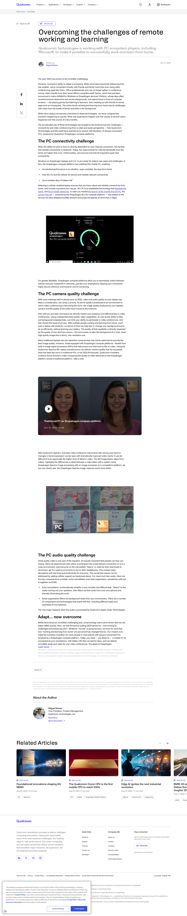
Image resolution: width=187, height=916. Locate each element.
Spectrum (27, 797)
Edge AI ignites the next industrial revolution (141, 786)
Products (85, 837)
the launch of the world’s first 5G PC (104, 191)
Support (84, 842)
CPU (71, 797)
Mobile (79, 797)
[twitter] (21, 113)
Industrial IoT (136, 797)
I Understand (79, 909)
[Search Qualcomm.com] (140, 4)
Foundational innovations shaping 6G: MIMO (39, 786)
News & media (113, 850)
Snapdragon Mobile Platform (96, 797)
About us (111, 837)
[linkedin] (21, 103)
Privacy (30, 876)
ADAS (177, 800)
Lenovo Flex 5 (44, 194)
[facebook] (21, 94)
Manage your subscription (143, 852)
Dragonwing (149, 797)
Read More (52, 718)
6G (19, 797)
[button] (98, 875)
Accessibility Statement (54, 876)
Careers (111, 842)
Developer (85, 855)
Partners (85, 846)
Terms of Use (21, 876)
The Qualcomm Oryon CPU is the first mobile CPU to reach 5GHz (91, 786)
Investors (111, 846)
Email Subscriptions (115, 859)
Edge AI (125, 797)
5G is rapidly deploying (58, 191)
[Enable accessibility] (5, 911)
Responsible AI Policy (72, 876)
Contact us (86, 850)
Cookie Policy (39, 876)
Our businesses (113, 855)
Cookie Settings (58, 909)
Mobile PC (38, 670)
